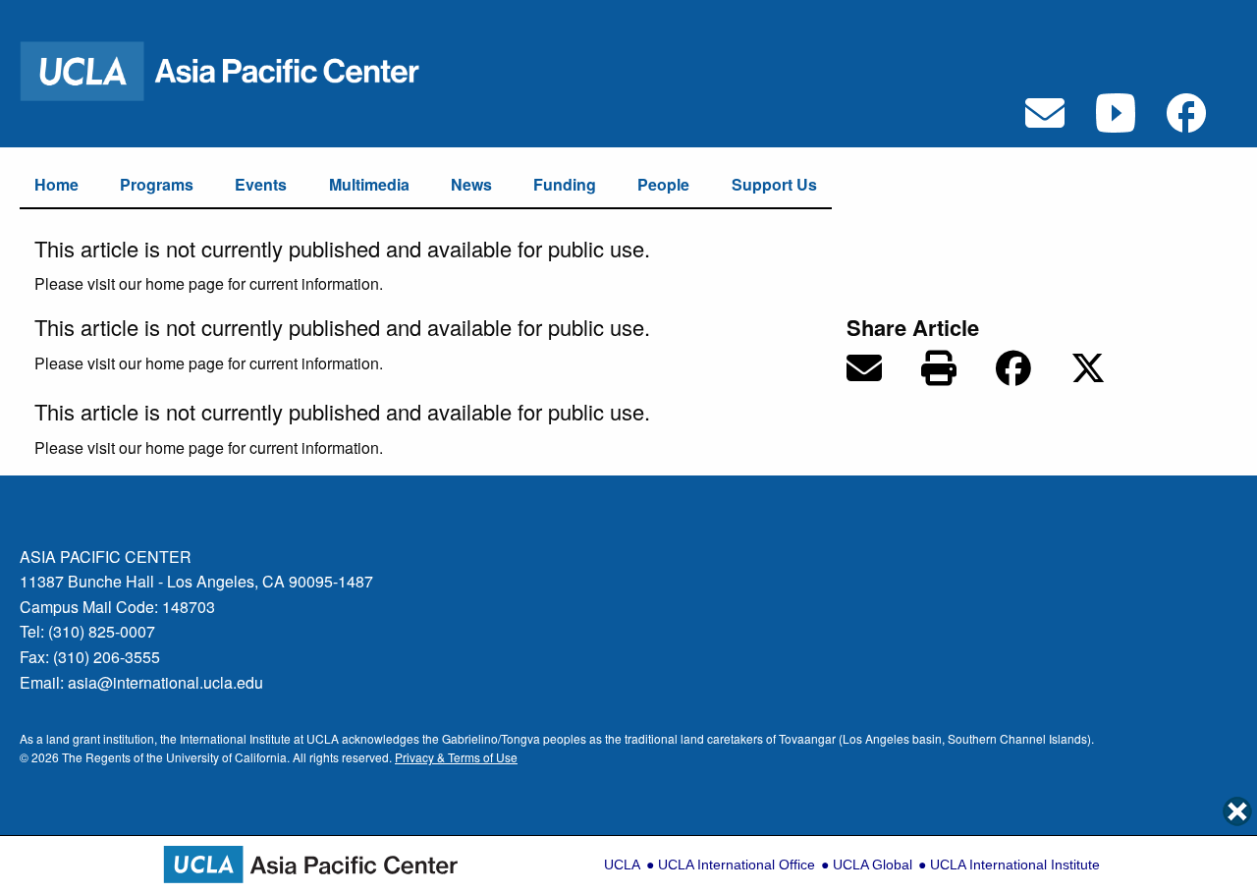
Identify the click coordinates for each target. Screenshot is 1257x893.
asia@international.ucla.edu (165, 682)
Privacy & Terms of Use (456, 757)
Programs (156, 184)
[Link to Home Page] (233, 69)
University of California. (228, 757)
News (471, 184)
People (663, 184)
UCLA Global (872, 864)
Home (56, 184)
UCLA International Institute (1015, 864)
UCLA (622, 864)
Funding (564, 184)
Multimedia (369, 184)
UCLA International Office (736, 864)
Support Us (774, 184)
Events (261, 184)
